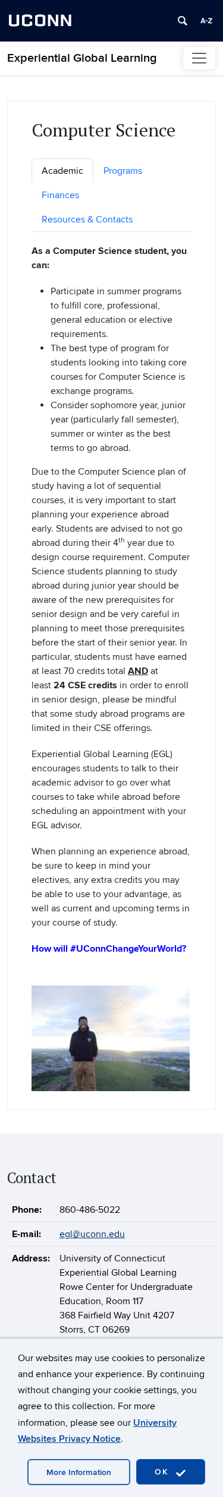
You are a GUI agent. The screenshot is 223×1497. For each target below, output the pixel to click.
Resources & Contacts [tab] (87, 219)
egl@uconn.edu (92, 1234)
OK (163, 1472)
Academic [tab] (62, 171)
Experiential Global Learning (82, 58)
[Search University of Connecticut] (182, 20)
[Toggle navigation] (199, 58)
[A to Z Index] (206, 20)
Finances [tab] (60, 195)
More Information (78, 1472)
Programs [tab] (122, 171)
